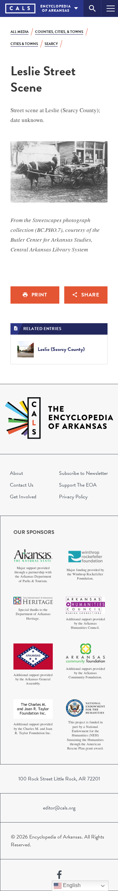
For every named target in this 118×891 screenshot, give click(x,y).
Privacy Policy (73, 497)
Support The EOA (78, 485)
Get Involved (23, 497)
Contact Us (21, 485)
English (71, 885)
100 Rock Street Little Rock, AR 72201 (59, 779)
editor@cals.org (59, 808)
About (16, 473)
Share (90, 295)
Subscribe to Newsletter (83, 473)
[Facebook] (59, 875)
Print (39, 295)
